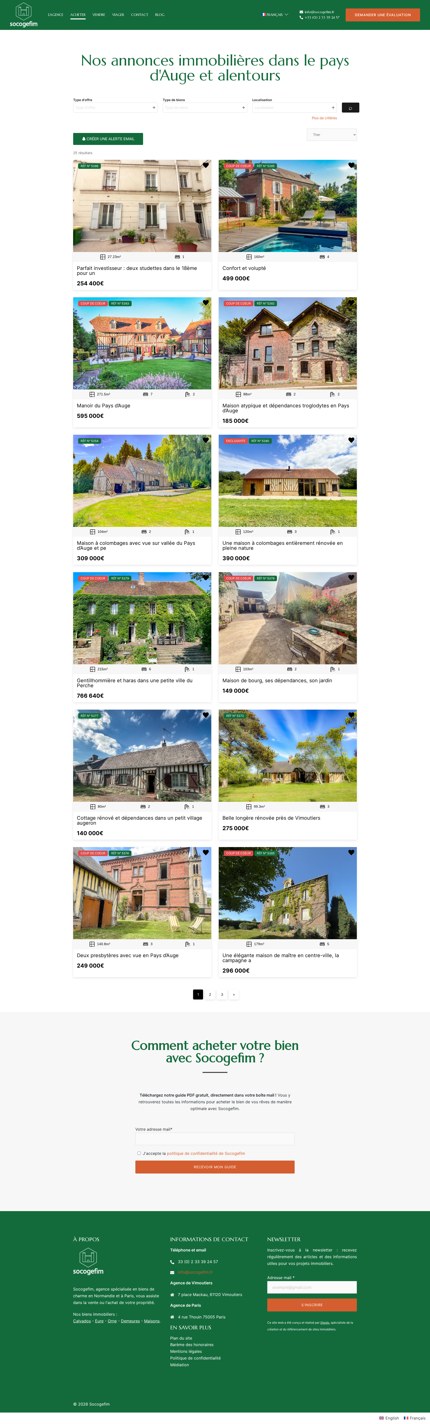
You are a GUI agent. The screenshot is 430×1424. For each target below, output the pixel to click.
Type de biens (174, 100)
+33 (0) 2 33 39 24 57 (322, 17)
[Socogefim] (23, 14)
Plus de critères (324, 118)
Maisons (152, 1320)
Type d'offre (82, 100)
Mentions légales (186, 1351)
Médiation (179, 1364)
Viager (118, 14)
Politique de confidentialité (195, 1358)
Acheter (78, 14)
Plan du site (181, 1338)
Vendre (99, 14)
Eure (99, 1320)
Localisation (262, 100)
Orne (112, 1320)
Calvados (82, 1320)
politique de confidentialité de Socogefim (206, 1153)
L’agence (55, 14)
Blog (159, 14)
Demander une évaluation (383, 15)
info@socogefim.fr (319, 12)
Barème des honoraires (192, 1344)
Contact (139, 14)
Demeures (130, 1320)
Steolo (324, 1322)
